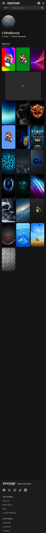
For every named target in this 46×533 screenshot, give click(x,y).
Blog (4, 509)
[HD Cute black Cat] (23, 112)
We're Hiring (7, 505)
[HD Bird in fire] (37, 112)
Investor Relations (9, 513)
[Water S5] (23, 235)
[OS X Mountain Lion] (23, 210)
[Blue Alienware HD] (8, 186)
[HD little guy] (23, 186)
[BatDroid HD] (37, 137)
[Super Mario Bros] (8, 137)
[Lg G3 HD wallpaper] (37, 161)
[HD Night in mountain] (23, 161)
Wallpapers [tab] (6, 44)
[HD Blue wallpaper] (8, 112)
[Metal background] (8, 259)
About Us (6, 501)
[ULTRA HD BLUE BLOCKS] (8, 161)
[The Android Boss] (37, 210)
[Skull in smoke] (8, 210)
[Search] (42, 8)
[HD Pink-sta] (37, 59)
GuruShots (6, 527)
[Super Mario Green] (23, 59)
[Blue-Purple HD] (37, 186)
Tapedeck (6, 531)
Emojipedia (7, 523)
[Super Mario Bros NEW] (8, 59)
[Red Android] (8, 235)
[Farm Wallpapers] (37, 235)
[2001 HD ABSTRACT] (23, 137)
